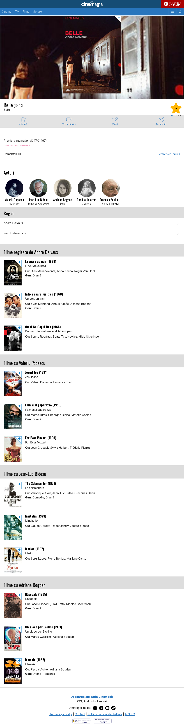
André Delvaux (13, 223)
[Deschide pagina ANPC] (81, 721)
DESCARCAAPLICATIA (175, 4)
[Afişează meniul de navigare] (172, 11)
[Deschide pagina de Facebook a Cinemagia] (95, 708)
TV (17, 11)
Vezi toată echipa (15, 233)
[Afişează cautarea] (180, 11)
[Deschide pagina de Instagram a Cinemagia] (101, 708)
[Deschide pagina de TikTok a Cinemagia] (113, 708)
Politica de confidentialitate (105, 714)
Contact (80, 714)
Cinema (7, 11)
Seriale (37, 11)
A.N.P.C (130, 714)
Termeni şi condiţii (60, 714)
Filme (26, 11)
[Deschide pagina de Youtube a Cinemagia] (107, 708)
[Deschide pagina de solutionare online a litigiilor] (102, 721)
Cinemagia (92, 4)
